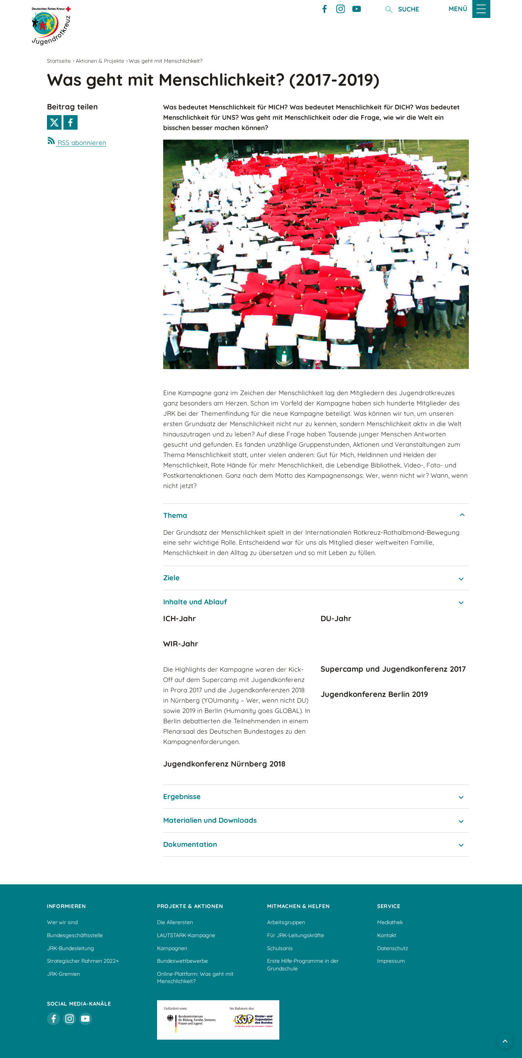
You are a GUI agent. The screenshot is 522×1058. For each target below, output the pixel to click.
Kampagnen (172, 948)
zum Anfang (505, 1041)
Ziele (171, 577)
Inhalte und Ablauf (195, 601)
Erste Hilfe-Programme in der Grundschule (303, 964)
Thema (175, 515)
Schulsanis (280, 948)
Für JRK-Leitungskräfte (295, 935)
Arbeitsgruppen (286, 922)
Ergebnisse (182, 796)
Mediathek (390, 922)
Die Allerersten (175, 922)
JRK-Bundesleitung (70, 948)
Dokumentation (190, 844)
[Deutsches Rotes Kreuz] (51, 26)
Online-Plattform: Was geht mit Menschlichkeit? (195, 977)
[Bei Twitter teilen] (54, 122)
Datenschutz (392, 948)
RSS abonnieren (81, 142)
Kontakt (386, 935)
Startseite (59, 60)
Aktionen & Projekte (100, 60)
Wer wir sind (62, 922)
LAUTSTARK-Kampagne (186, 935)
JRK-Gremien (63, 973)
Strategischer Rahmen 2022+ (83, 960)
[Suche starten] (389, 9)
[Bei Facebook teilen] (70, 122)
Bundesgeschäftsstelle (75, 935)
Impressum (391, 960)
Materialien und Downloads (210, 820)
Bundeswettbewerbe (182, 960)
